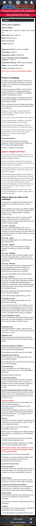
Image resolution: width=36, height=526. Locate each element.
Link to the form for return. (10, 464)
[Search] (10, 2)
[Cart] (25, 2)
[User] (31, 2)
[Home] (4, 2)
